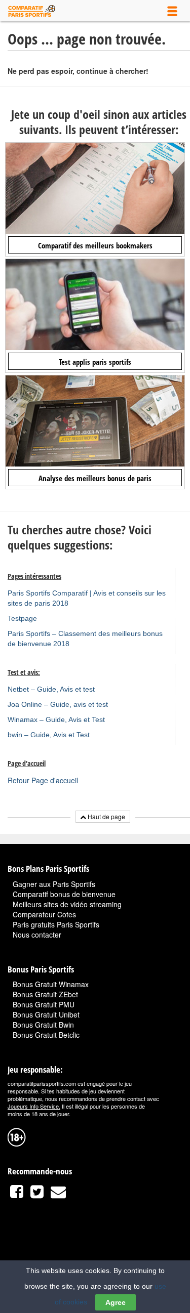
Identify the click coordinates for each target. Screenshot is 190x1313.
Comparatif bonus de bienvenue (64, 894)
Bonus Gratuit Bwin (43, 1025)
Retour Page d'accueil (43, 780)
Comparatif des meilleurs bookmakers (95, 245)
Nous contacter (37, 934)
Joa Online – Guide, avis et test (58, 704)
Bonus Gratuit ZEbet (45, 994)
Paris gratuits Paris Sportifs (56, 924)
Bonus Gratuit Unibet (46, 1014)
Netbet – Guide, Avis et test (51, 689)
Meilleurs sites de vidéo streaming (67, 904)
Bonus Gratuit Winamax (51, 984)
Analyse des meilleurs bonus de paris (95, 478)
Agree (115, 1302)
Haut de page (105, 816)
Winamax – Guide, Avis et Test (56, 719)
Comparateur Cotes (44, 914)
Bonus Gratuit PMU (43, 1004)
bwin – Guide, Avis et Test (49, 735)
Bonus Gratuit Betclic (46, 1035)
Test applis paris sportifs (95, 362)
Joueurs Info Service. (34, 1106)
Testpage (22, 618)
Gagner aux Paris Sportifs (54, 884)
